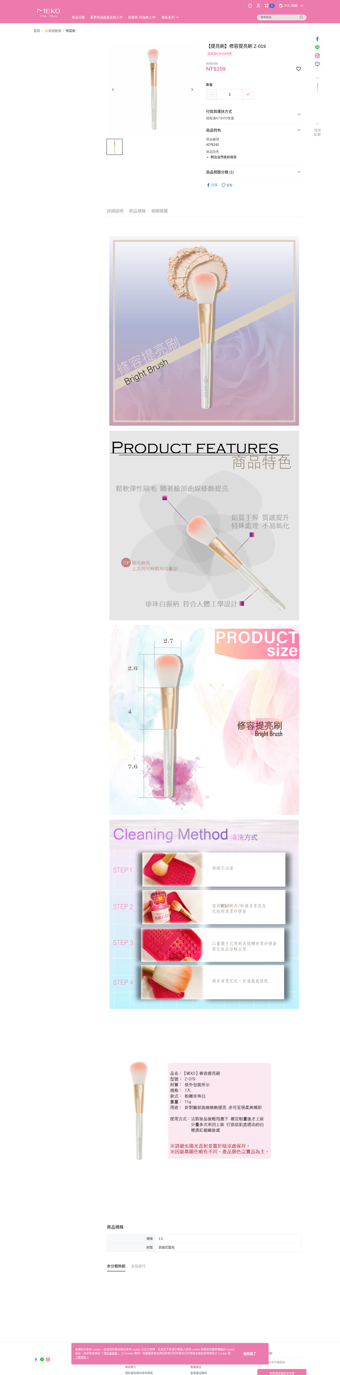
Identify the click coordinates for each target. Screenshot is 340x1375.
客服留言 (195, 1367)
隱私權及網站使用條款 (139, 1373)
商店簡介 (130, 1367)
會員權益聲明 (198, 1373)
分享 (214, 185)
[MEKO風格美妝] (48, 12)
